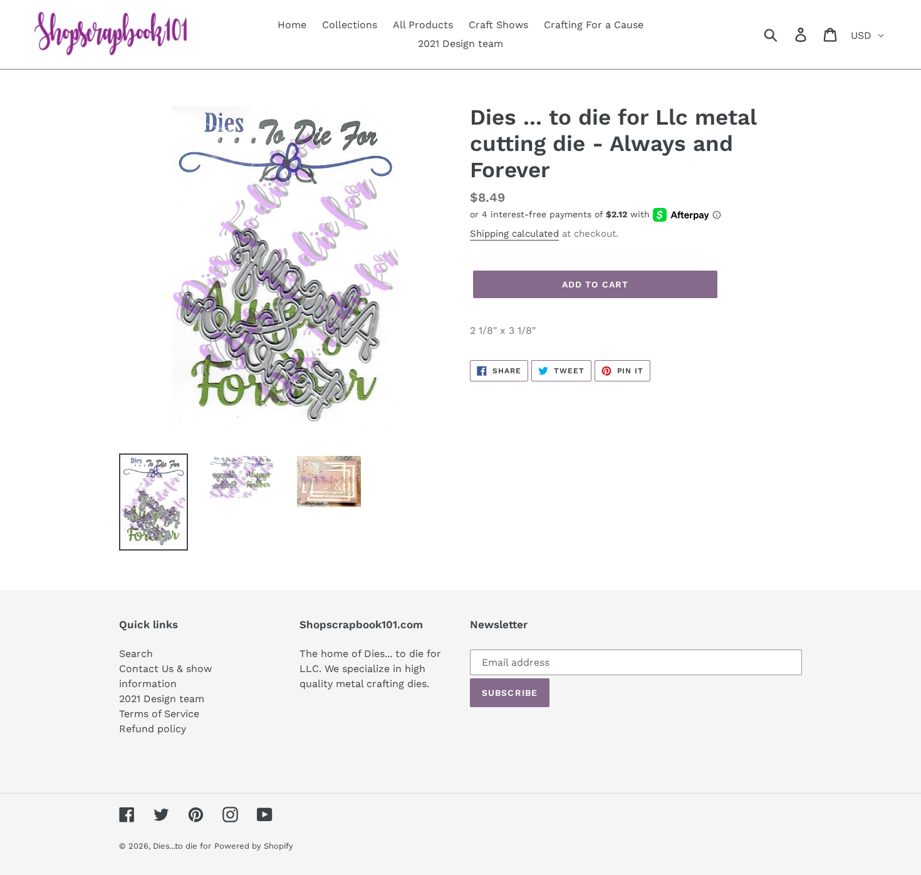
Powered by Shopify (253, 846)
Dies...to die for (182, 846)
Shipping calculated (514, 233)
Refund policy (152, 729)
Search (136, 654)
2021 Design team (161, 699)
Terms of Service (159, 714)
